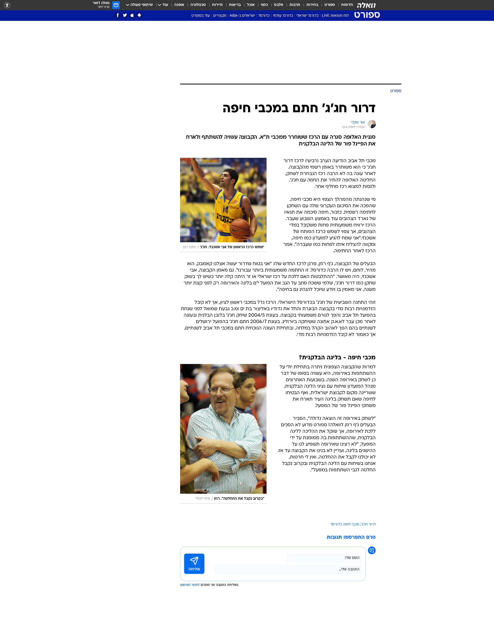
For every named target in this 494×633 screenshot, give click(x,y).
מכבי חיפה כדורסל (345, 524)
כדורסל (264, 16)
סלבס (278, 5)
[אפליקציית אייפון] (132, 15)
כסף (264, 5)
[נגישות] (7, 5)
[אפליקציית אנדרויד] (139, 15)
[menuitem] (344, 5)
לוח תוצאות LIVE (335, 16)
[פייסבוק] (117, 15)
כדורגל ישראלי (307, 16)
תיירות (217, 5)
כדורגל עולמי (283, 16)
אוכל (251, 5)
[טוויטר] (125, 15)
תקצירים (219, 16)
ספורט (329, 5)
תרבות (294, 5)
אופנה (179, 5)
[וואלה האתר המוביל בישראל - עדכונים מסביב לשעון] (366, 5)
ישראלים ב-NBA (242, 16)
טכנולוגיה (198, 5)
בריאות (235, 5)
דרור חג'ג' (368, 524)
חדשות (347, 5)
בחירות (312, 5)
